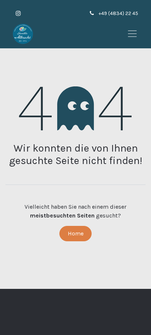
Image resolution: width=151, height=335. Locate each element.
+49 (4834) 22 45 (118, 13)
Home (76, 233)
